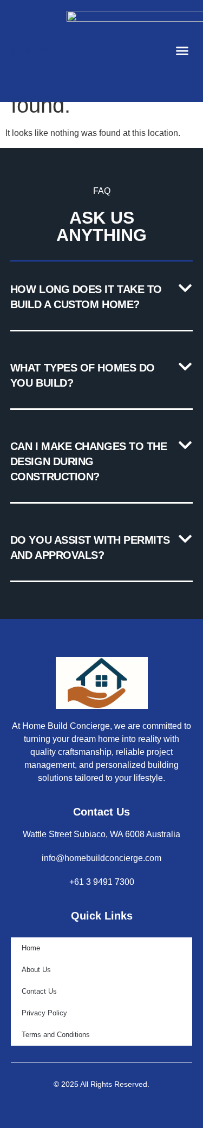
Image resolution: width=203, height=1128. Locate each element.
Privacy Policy (44, 1013)
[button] (182, 51)
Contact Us (39, 991)
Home (31, 948)
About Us (36, 970)
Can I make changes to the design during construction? (88, 461)
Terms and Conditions (56, 1035)
